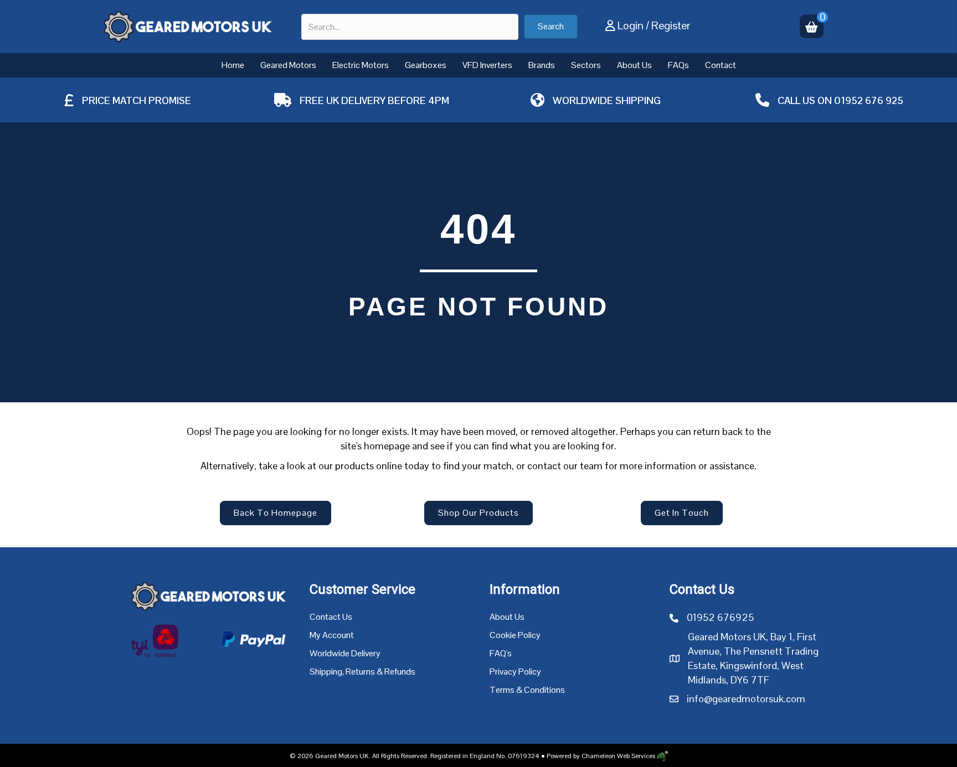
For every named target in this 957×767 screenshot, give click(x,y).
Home (233, 65)
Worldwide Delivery (345, 653)
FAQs (678, 65)
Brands (541, 65)
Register (670, 25)
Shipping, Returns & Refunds (362, 671)
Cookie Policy (515, 635)
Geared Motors (288, 65)
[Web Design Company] (661, 756)
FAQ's (501, 653)
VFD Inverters (487, 65)
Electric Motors (360, 65)
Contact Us (331, 617)
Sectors (586, 65)
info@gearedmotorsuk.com (746, 698)
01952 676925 (720, 617)
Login (631, 25)
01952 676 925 (868, 100)
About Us (634, 65)
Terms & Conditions (527, 690)
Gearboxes (425, 65)
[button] (551, 26)
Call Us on (806, 100)
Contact (720, 65)
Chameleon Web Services (618, 756)
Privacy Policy (515, 671)
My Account (332, 635)
